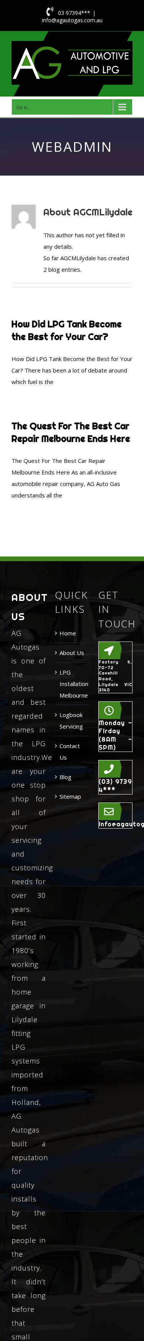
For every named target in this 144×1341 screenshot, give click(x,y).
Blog (65, 777)
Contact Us (70, 751)
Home (68, 633)
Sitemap (70, 796)
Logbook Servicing (71, 720)
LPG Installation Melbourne (72, 683)
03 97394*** (74, 12)
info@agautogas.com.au (72, 20)
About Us (72, 653)
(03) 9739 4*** (115, 785)
